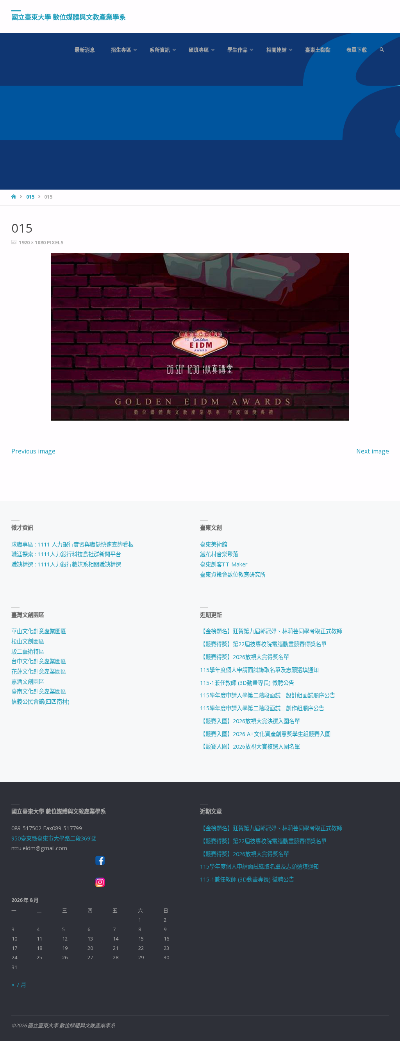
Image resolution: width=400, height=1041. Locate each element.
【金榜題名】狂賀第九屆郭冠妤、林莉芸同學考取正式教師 (271, 631)
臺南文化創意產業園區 (38, 691)
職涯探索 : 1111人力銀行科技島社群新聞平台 (66, 554)
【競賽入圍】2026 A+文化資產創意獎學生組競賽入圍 (265, 734)
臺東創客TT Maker (223, 564)
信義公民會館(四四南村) (40, 701)
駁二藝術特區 (27, 651)
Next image (372, 451)
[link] (381, 49)
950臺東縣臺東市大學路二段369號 (53, 838)
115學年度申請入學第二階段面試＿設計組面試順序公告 (267, 695)
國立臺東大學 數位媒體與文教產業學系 (68, 17)
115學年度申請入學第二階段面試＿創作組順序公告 (262, 708)
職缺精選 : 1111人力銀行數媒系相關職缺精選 (66, 564)
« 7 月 (18, 984)
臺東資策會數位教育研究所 (233, 574)
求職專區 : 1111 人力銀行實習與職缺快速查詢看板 (72, 544)
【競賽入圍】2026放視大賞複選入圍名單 (250, 746)
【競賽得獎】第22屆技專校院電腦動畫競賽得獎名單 (263, 644)
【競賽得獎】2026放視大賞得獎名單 (244, 657)
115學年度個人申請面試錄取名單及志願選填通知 (259, 670)
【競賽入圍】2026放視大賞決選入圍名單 (250, 721)
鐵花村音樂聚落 (219, 554)
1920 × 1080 (33, 242)
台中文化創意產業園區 (38, 661)
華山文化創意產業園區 (38, 631)
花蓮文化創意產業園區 (38, 671)
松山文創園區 (27, 641)
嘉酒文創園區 (27, 681)
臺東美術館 (213, 544)
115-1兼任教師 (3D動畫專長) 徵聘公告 (247, 682)
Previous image (33, 451)
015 (30, 197)
